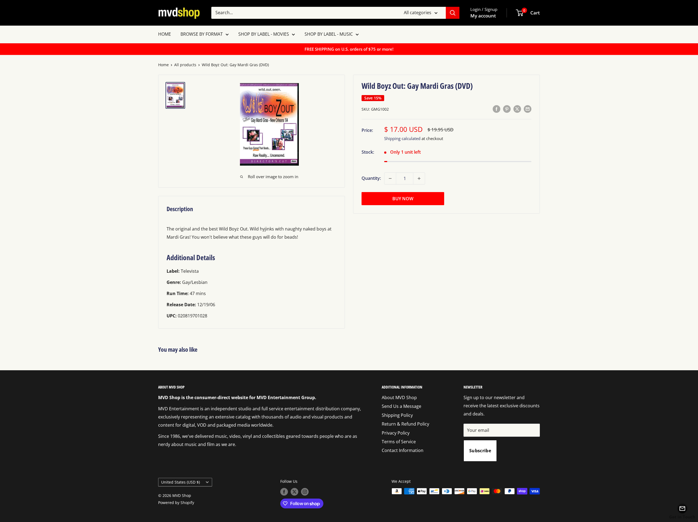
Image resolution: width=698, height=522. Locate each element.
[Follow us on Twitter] (294, 492)
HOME (164, 34)
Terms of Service (399, 442)
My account (483, 16)
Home (163, 64)
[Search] (452, 13)
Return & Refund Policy (405, 424)
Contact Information (402, 450)
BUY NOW (402, 199)
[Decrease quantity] (390, 178)
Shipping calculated (402, 138)
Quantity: (371, 178)
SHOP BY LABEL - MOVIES (263, 34)
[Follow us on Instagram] (305, 492)
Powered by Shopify (176, 502)
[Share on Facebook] (496, 109)
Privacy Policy (396, 433)
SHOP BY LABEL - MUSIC (329, 34)
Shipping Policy (397, 415)
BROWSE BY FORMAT (201, 34)
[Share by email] (527, 109)
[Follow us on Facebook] (284, 492)
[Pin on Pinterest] (507, 109)
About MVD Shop (399, 397)
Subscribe (480, 451)
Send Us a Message (401, 406)
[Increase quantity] (419, 178)
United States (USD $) (180, 482)
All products (185, 64)
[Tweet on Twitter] (517, 109)
